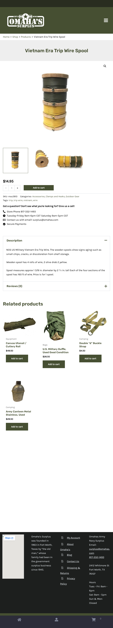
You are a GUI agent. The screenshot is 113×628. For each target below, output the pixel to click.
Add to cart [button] (17, 358)
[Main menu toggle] (106, 20)
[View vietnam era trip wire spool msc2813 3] (70, 160)
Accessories (38, 196)
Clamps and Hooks (55, 196)
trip (11, 200)
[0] (93, 620)
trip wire (18, 200)
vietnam (28, 200)
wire (35, 200)
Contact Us (73, 561)
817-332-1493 (96, 557)
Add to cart (39, 187)
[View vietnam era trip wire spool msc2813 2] (42, 160)
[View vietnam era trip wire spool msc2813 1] (15, 160)
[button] (105, 66)
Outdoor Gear (72, 196)
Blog (69, 554)
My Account (73, 537)
